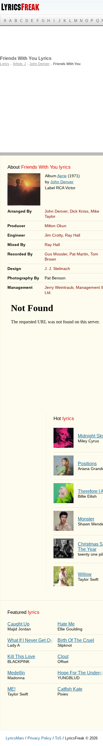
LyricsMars (15, 738)
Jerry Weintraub (59, 287)
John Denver (62, 182)
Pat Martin (79, 254)
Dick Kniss (79, 211)
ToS (58, 738)
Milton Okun (55, 225)
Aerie (62, 176)
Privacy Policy (39, 738)
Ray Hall (72, 235)
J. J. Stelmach (57, 268)
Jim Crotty (54, 235)
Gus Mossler (56, 254)
